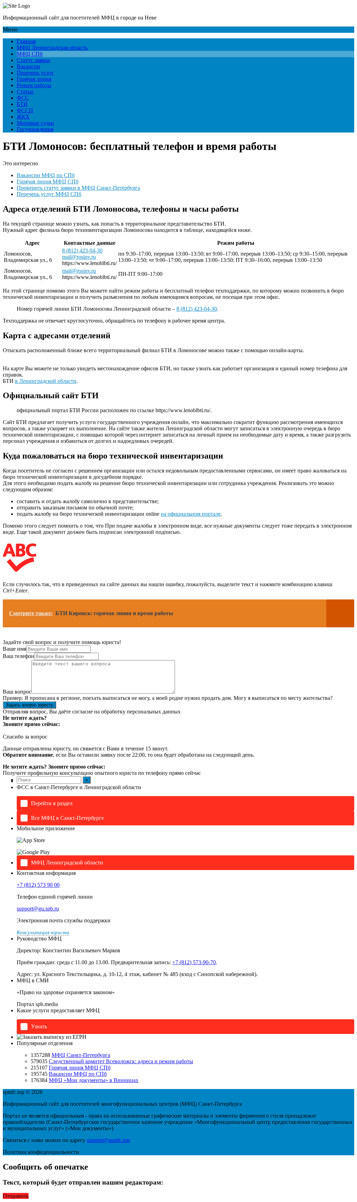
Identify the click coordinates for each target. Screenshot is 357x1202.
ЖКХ (23, 117)
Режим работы (34, 85)
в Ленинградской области (45, 381)
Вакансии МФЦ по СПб (46, 175)
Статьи (25, 92)
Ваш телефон (18, 656)
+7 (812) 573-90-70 (194, 962)
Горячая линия (34, 79)
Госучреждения (35, 129)
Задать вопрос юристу (29, 705)
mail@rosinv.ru (79, 257)
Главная (26, 41)
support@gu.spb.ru (38, 909)
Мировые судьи (35, 123)
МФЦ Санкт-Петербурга (81, 1055)
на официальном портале (191, 514)
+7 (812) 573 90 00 (38, 885)
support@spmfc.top (108, 1140)
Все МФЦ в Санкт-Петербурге (67, 818)
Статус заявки (33, 60)
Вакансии (28, 66)
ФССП (25, 110)
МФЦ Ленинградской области (67, 862)
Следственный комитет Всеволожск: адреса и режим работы (121, 1061)
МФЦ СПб (30, 54)
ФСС (23, 98)
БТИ (22, 104)
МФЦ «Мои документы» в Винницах (93, 1080)
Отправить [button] (16, 1196)
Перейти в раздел (52, 803)
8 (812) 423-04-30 (82, 251)
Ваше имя (14, 649)
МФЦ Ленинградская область (52, 48)
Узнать (39, 1026)
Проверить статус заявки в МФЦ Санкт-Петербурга (78, 188)
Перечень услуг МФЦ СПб (49, 194)
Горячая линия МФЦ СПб (47, 181)
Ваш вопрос (17, 692)
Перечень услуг (35, 73)
